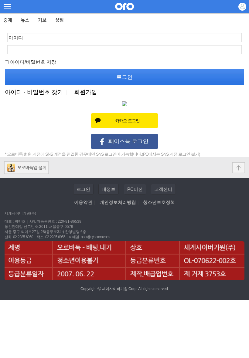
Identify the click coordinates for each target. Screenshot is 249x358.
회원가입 (85, 92)
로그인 (83, 189)
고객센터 (163, 189)
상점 (59, 20)
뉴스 (25, 20)
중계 (8, 20)
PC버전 (135, 189)
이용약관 (83, 202)
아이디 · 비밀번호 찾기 (34, 92)
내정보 (108, 189)
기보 (42, 20)
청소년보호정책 (159, 202)
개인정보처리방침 (118, 202)
